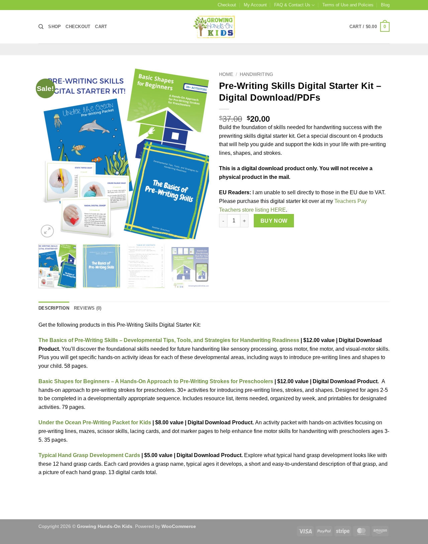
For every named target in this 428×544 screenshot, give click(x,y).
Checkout (227, 4)
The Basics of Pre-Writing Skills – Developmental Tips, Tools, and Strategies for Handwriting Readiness (168, 340)
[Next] (197, 154)
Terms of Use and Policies (347, 4)
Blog (385, 4)
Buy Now (274, 221)
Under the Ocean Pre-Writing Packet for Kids (94, 422)
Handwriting (256, 74)
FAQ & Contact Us (292, 4)
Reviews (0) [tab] (88, 308)
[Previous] (50, 154)
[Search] (40, 26)
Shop (54, 26)
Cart (101, 26)
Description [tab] (53, 308)
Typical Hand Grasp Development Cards (89, 455)
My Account (255, 4)
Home (226, 74)
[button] (369, 27)
